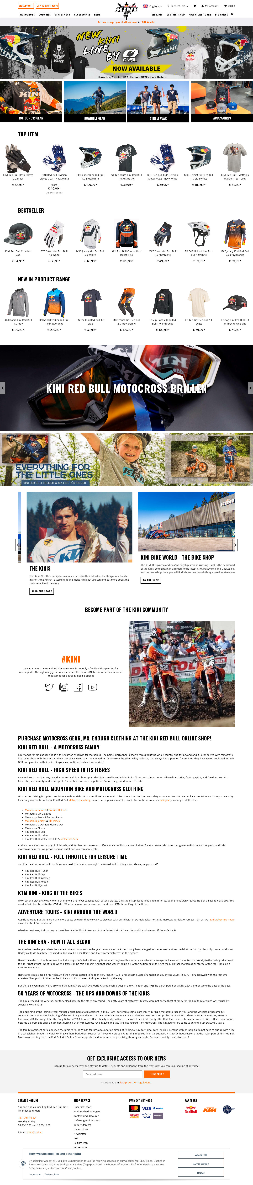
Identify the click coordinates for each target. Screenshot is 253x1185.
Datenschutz (52, 1174)
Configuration (201, 1163)
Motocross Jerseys (35, 821)
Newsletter (80, 1134)
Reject (200, 1172)
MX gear (165, 800)
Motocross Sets (69, 839)
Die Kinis (157, 14)
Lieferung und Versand (87, 1120)
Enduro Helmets (58, 810)
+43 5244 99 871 (27, 1117)
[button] (152, 6)
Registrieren (81, 1142)
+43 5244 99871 (48, 5)
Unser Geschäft (82, 1107)
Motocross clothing (80, 800)
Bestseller (31, 210)
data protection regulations (135, 1082)
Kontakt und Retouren (86, 1116)
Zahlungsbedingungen (87, 1111)
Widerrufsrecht (82, 1125)
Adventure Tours (200, 14)
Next (250, 170)
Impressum (35, 1174)
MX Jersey (54, 821)
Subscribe (157, 1074)
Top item (28, 134)
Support (27, 5)
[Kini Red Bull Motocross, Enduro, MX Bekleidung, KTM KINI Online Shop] (127, 11)
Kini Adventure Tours (222, 919)
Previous (2, 170)
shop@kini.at (34, 1132)
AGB (76, 1138)
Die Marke (221, 14)
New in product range (44, 279)
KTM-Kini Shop (175, 14)
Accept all (201, 1154)
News (97, 14)
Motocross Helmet (35, 810)
